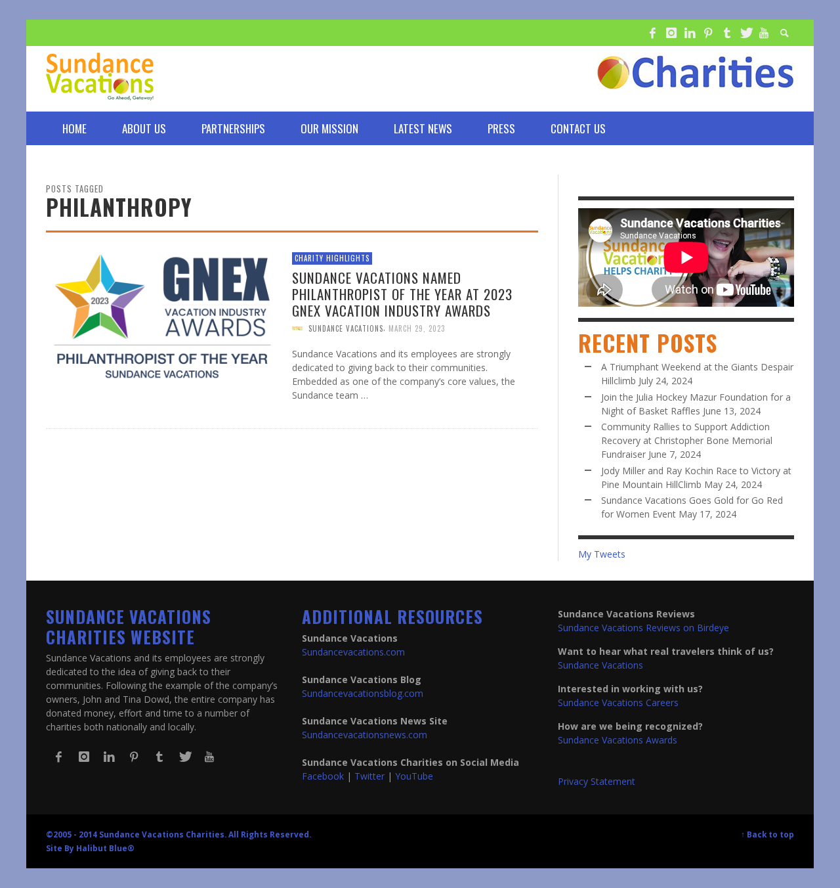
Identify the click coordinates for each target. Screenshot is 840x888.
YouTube (414, 776)
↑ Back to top (767, 834)
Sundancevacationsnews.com (364, 734)
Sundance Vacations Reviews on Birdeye (643, 627)
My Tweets (601, 554)
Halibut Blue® (105, 848)
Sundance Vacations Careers (618, 702)
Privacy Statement (596, 781)
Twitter (369, 776)
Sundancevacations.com (353, 652)
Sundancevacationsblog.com (362, 693)
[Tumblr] (727, 33)
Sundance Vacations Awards (617, 740)
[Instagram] (671, 33)
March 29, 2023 (416, 328)
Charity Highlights (332, 258)
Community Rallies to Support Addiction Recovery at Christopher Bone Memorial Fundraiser (686, 440)
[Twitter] (745, 33)
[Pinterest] (708, 33)
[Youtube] (764, 33)
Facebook (323, 776)
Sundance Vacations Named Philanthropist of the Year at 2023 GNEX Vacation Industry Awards (402, 293)
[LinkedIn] (690, 33)
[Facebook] (652, 33)
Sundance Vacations (345, 328)
